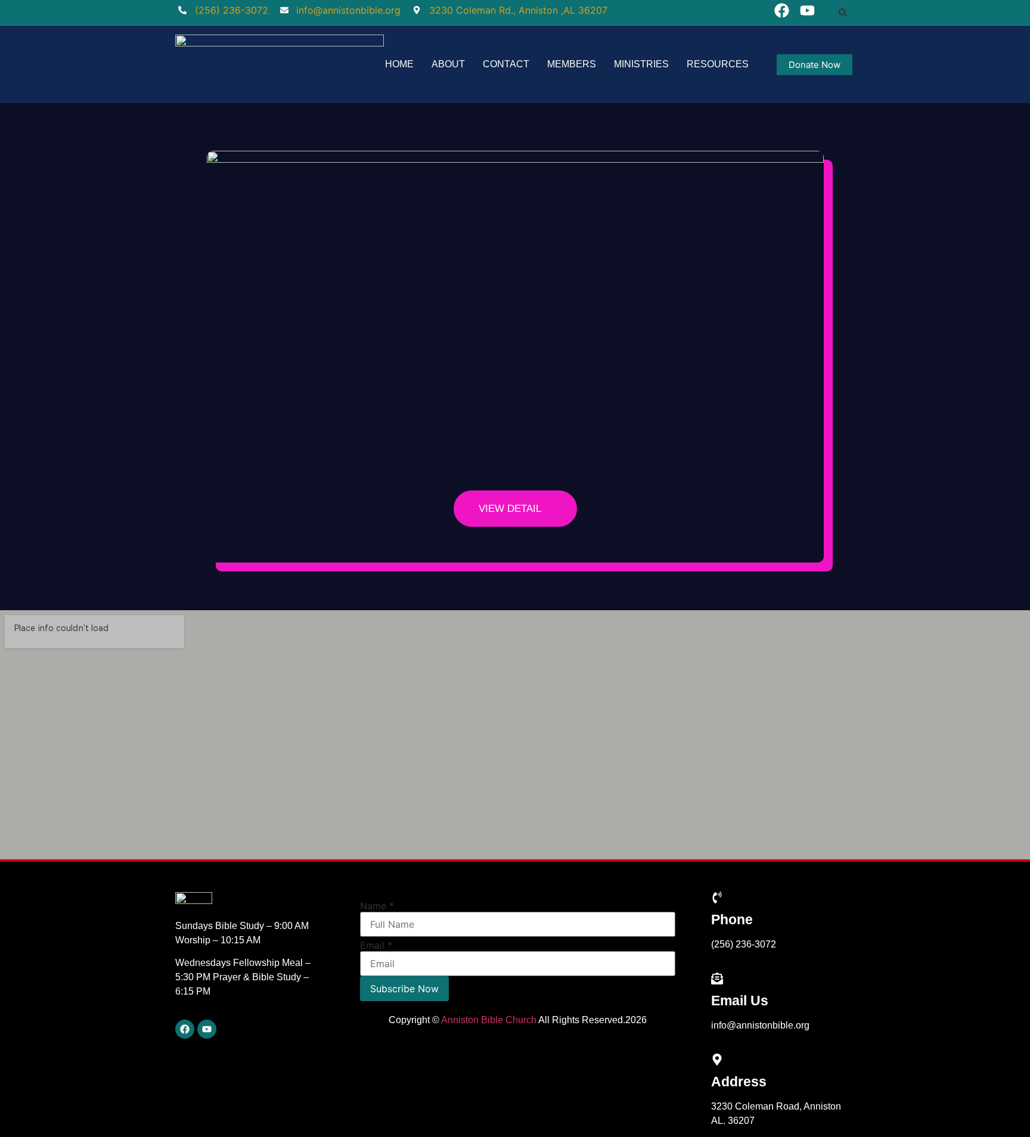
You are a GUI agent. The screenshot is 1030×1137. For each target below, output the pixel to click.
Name (377, 906)
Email (376, 945)
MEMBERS (571, 64)
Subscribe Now (404, 989)
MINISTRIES (641, 64)
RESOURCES (718, 64)
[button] (842, 12)
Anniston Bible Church (488, 1020)
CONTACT (506, 64)
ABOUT (448, 64)
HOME (399, 64)
